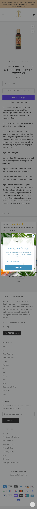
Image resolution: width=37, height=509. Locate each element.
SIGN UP (18, 267)
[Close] (33, 235)
